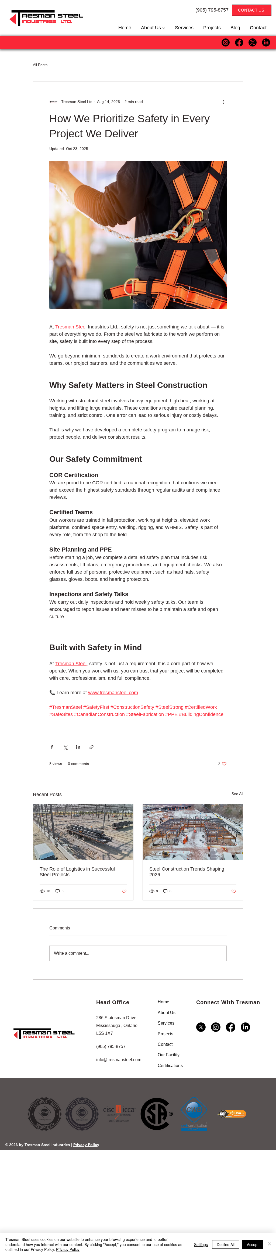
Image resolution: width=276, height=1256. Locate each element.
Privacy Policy (86, 1145)
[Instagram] (226, 42)
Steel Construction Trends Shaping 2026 (186, 871)
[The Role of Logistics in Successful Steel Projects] (83, 832)
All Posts (40, 65)
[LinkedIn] (266, 42)
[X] (253, 42)
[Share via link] (91, 747)
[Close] (269, 1244)
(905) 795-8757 (212, 10)
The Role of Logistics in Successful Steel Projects (77, 871)
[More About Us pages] (164, 28)
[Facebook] (239, 42)
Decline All (225, 1244)
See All (237, 794)
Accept (252, 1244)
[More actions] (223, 102)
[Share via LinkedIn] (78, 747)
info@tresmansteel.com (118, 1059)
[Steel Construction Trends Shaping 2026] (193, 832)
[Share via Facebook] (51, 747)
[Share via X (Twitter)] (65, 747)
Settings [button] (201, 1244)
